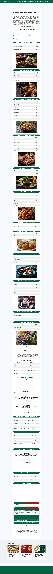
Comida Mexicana (24, 1)
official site (17, 504)
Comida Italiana (30, 1)
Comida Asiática (42, 1)
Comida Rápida (19, 1)
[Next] (44, 552)
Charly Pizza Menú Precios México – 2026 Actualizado (26, 555)
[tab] (25, 560)
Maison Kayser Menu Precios (29, 377)
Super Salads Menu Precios (29, 26)
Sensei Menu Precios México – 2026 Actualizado (12, 555)
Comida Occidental (36, 1)
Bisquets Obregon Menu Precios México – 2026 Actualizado (39, 555)
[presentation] (13, 549)
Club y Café (47, 1)
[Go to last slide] (8, 552)
